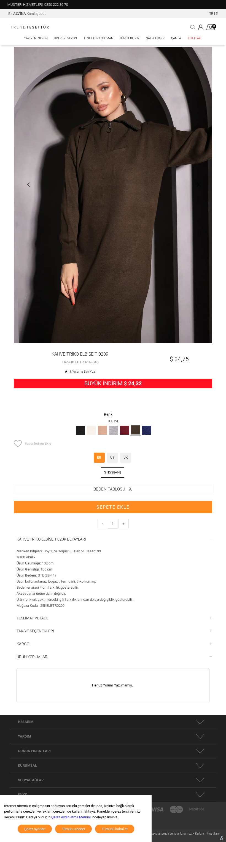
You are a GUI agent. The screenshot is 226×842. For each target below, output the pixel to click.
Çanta (176, 38)
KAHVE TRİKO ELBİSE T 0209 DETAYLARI (51, 539)
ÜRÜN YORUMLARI (33, 657)
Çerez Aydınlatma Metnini (71, 817)
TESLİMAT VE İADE (33, 618)
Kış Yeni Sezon (65, 38)
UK (125, 457)
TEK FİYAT (195, 38)
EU (99, 457)
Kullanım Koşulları (207, 833)
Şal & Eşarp (155, 38)
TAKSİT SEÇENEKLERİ (35, 631)
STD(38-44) (112, 472)
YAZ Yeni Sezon (36, 38)
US (112, 457)
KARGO (23, 644)
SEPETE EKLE (113, 507)
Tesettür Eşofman (98, 38)
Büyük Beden (129, 38)
